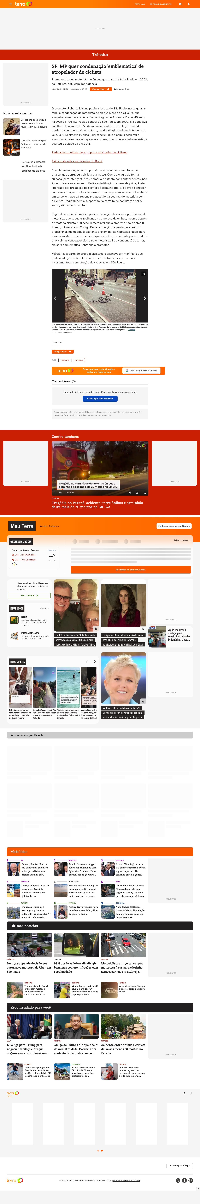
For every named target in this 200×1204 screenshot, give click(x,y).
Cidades (104, 959)
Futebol (72, 903)
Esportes (76, 1064)
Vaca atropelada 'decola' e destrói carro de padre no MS (132, 989)
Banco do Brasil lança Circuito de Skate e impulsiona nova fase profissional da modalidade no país (83, 1072)
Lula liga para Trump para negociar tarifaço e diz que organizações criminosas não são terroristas (27, 1049)
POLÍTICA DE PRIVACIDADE (126, 1180)
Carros (57, 959)
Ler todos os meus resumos (131, 569)
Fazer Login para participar (100, 398)
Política (57, 1041)
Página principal (23, 4)
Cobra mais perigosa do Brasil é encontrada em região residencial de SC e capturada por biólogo (37, 1072)
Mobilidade (73, 882)
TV (22, 860)
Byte (118, 882)
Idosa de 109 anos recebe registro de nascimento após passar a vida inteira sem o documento (132, 1072)
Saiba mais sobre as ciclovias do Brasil (77, 161)
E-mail (180, 4)
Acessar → (44, 608)
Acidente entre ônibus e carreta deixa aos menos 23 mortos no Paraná (123, 1049)
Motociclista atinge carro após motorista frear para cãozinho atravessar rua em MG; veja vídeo (122, 968)
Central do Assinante (160, 4)
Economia (120, 903)
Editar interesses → (182, 540)
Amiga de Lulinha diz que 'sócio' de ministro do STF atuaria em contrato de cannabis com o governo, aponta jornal (76, 1049)
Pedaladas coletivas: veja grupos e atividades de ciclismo (89, 152)
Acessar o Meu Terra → (49, 526)
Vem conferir (27, 595)
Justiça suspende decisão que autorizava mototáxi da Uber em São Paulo (29, 967)
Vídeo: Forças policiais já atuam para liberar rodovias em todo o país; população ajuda (85, 990)
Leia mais (131, 330)
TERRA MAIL (140, 4)
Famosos (72, 860)
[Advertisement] (170, 990)
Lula (9, 1041)
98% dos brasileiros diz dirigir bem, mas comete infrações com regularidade (76, 967)
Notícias (79, 360)
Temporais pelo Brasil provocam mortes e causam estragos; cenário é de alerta (36, 990)
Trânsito (65, 360)
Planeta (24, 903)
